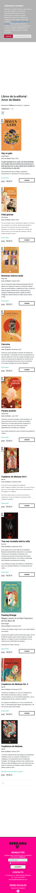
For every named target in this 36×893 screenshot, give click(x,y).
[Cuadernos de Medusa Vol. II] (11, 670)
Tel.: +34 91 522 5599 (18, 877)
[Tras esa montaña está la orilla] (9, 526)
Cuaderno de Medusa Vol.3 (13, 476)
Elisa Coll (4, 278)
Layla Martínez (5, 347)
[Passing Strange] (11, 597)
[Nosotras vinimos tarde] (10, 260)
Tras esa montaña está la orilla (15, 541)
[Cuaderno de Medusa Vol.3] (11, 461)
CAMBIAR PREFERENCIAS (22, 36)
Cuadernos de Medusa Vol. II (14, 684)
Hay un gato (6, 153)
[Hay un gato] (11, 135)
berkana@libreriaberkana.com (18, 879)
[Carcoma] (11, 326)
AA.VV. (3, 479)
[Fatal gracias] (9, 200)
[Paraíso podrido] (11, 393)
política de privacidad (21, 862)
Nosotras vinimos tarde (12, 276)
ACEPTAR (8, 36)
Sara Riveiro (5, 156)
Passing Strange (8, 615)
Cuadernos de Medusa (11, 746)
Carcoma (5, 344)
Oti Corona (4, 217)
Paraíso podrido (8, 411)
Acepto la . (18, 862)
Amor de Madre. (6, 158)
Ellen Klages (5, 623)
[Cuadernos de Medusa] (9, 732)
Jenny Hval (4, 413)
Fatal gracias (7, 214)
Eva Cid (3, 544)
